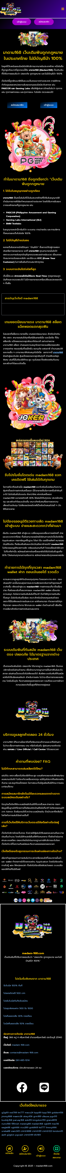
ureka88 (6, 1131)
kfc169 (37, 1134)
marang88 (25, 1123)
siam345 (15, 1131)
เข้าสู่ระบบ (41, 1155)
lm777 (21, 1112)
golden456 (57, 1112)
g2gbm (10, 1134)
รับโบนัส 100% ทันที (13, 985)
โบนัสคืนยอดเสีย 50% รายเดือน (18, 1023)
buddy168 (7, 1120)
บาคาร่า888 (26, 1131)
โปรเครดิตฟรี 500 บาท (14, 993)
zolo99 (28, 1120)
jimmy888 (7, 1116)
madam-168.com (20, 1045)
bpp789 (46, 1112)
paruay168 (18, 1120)
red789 (13, 1112)
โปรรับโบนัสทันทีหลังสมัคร (16, 1001)
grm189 (37, 1116)
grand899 (51, 1120)
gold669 (34, 1127)
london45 (58, 1131)
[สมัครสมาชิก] (25, 1148)
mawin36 (17, 1116)
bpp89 (37, 1112)
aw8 (4, 1134)
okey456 (28, 1116)
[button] (21, 21)
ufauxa (45, 1116)
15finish (15, 1123)
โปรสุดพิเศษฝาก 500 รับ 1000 (18, 1008)
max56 (55, 1123)
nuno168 (6, 1123)
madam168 (37, 1123)
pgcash (19, 1134)
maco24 (29, 1112)
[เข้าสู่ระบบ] (40, 1148)
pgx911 (53, 1116)
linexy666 (51, 1127)
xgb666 (15, 1127)
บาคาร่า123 (47, 1131)
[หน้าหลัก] (9, 1148)
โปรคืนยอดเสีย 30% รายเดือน (18, 1016)
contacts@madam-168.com (24, 1052)
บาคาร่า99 (36, 1131)
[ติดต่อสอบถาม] (56, 1148)
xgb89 (47, 1123)
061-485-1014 (23, 1060)
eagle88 (6, 1127)
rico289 (24, 1127)
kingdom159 (39, 1120)
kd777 (42, 1127)
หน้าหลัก (9, 1153)
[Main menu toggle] (63, 9)
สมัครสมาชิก (25, 1154)
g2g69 (5, 1112)
